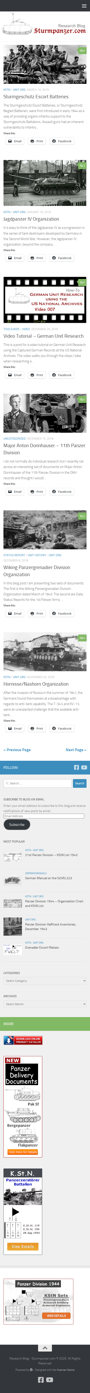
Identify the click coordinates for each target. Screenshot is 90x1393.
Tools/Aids (11, 329)
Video (26, 329)
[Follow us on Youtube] (84, 767)
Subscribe (16, 824)
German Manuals (36, 873)
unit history (37, 555)
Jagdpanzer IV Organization (31, 219)
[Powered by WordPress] (31, 1369)
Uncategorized (14, 438)
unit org (19, 89)
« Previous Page (17, 749)
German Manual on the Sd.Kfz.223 (48, 878)
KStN (6, 89)
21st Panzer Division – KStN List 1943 (51, 855)
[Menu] (84, 5)
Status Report (14, 555)
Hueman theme (66, 1369)
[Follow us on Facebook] (76, 767)
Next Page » (76, 749)
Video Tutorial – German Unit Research (43, 336)
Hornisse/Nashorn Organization (36, 684)
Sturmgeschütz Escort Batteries (36, 96)
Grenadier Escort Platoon (42, 948)
